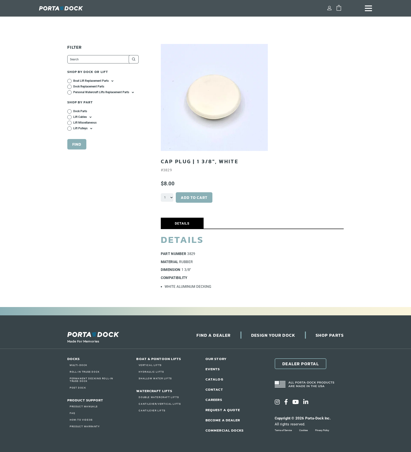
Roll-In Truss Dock (85, 371)
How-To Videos (81, 419)
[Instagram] (277, 402)
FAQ (72, 413)
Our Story (216, 358)
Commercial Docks (225, 430)
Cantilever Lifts (152, 410)
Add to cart (194, 197)
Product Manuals (84, 406)
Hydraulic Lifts (151, 371)
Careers (214, 399)
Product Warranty (85, 426)
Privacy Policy (322, 430)
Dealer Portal (300, 364)
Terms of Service (283, 430)
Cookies (303, 430)
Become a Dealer (223, 420)
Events (213, 369)
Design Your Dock (273, 335)
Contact (214, 389)
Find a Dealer (213, 335)
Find (76, 144)
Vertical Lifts (150, 365)
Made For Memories (83, 341)
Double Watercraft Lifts (159, 397)
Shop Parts (330, 335)
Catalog (214, 379)
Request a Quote (223, 410)
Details (182, 223)
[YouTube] (295, 402)
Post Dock (78, 387)
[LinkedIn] (305, 402)
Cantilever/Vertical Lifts (160, 404)
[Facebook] (286, 402)
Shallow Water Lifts (155, 378)
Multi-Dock (78, 365)
